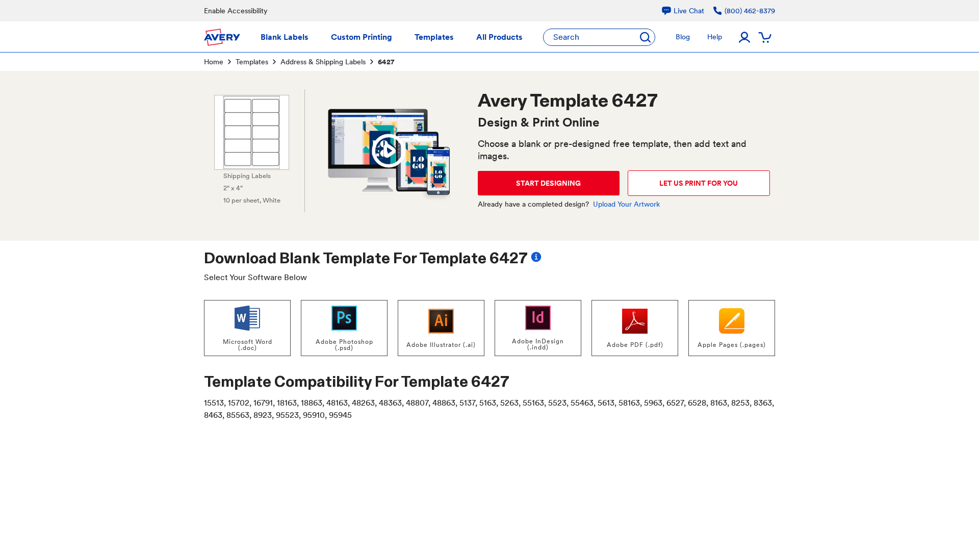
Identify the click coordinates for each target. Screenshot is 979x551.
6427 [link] (386, 62)
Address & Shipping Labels (323, 62)
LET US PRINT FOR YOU (698, 183)
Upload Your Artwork (626, 204)
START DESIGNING (548, 183)
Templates (252, 62)
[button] (388, 151)
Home (213, 62)
